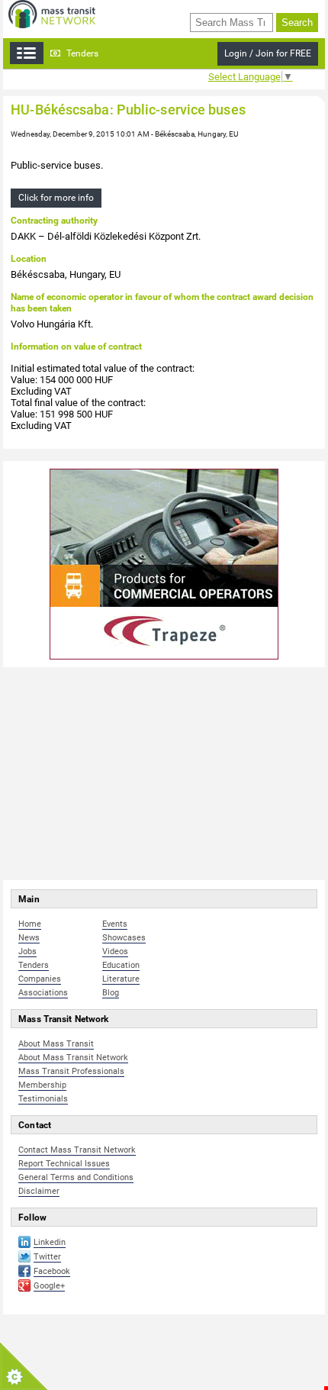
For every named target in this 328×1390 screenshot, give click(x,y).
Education (121, 965)
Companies (39, 979)
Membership (42, 1085)
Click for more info (56, 197)
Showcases (124, 938)
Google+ (49, 1286)
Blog (110, 993)
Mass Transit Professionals (71, 1071)
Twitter (47, 1257)
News (29, 938)
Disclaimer (38, 1191)
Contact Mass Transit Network (77, 1150)
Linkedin (50, 1242)
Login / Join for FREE (267, 53)
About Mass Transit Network (73, 1058)
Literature (121, 979)
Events (114, 924)
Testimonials (43, 1099)
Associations (43, 993)
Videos (115, 951)
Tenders (81, 53)
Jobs (27, 951)
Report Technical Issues (64, 1164)
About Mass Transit (56, 1044)
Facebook (52, 1271)
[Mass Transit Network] (51, 13)
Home (29, 924)
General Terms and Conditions (75, 1177)
